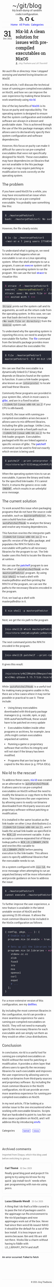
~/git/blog (27, 5)
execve (29, 265)
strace (40, 273)
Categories (37, 24)
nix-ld (32, 99)
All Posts (24, 24)
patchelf (41, 444)
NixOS (35, 106)
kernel (26, 1130)
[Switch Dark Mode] (32, 19)
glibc (5, 400)
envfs (37, 1122)
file (36, 338)
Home (14, 24)
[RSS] (21, 19)
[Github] (27, 19)
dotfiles (32, 1004)
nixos (36, 1130)
